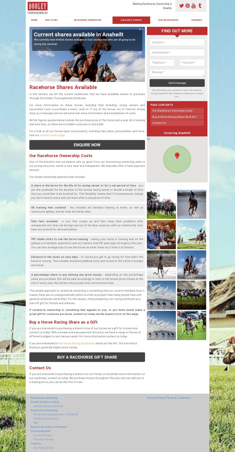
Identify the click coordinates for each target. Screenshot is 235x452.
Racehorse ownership (44, 397)
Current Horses (42, 435)
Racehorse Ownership (88, 20)
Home (34, 20)
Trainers (196, 20)
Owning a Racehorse (46, 418)
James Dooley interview (48, 406)
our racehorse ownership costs (172, 110)
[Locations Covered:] (30, 3)
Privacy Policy (155, 397)
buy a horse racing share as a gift (174, 116)
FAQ (36, 422)
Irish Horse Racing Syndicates (76, 343)
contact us (159, 122)
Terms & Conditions (178, 397)
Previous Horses (43, 439)
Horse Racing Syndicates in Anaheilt (55, 414)
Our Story (51, 20)
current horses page (52, 135)
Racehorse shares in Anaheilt (49, 426)
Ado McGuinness (43, 447)
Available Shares (131, 20)
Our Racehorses (168, 20)
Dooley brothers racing (45, 401)
